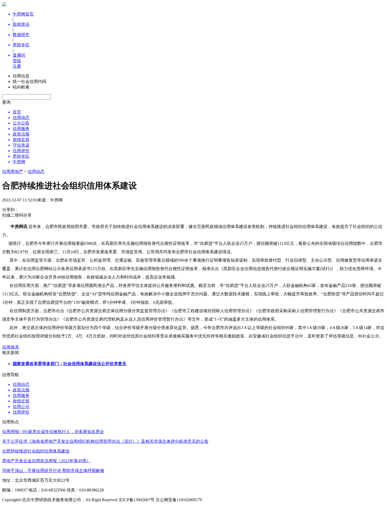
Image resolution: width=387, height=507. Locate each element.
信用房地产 (12, 171)
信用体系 (10, 347)
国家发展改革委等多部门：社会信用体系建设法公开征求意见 (69, 363)
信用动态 (36, 171)
